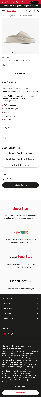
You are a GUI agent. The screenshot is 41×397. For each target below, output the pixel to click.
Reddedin (6, 371)
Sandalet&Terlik (25, 16)
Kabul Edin (20, 393)
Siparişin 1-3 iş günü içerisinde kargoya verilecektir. (20, 6)
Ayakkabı (12, 16)
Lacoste (6, 58)
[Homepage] (11, 11)
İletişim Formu (20, 185)
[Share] (3, 65)
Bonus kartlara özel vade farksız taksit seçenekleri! (20, 4)
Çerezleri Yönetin (20, 386)
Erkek (4, 16)
